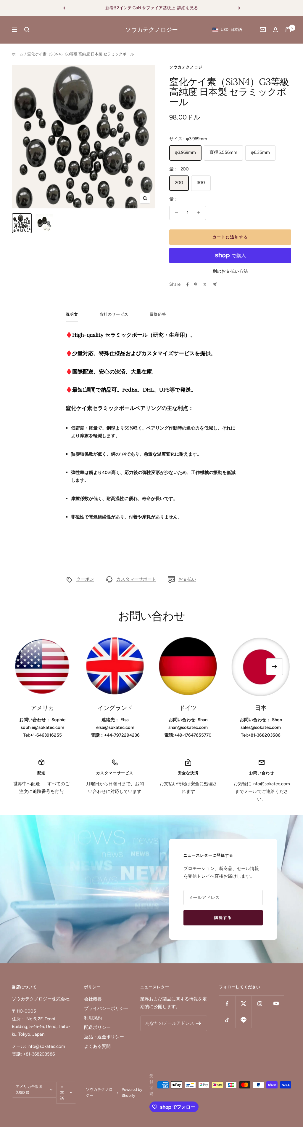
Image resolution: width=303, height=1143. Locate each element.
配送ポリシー (97, 1027)
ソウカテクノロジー (188, 67)
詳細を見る (187, 7)
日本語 (62, 1092)
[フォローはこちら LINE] (243, 1020)
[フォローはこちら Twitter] (243, 1003)
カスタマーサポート (136, 579)
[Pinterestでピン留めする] (195, 284)
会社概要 (93, 999)
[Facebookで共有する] (187, 284)
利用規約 (93, 1018)
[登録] (198, 1023)
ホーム (17, 54)
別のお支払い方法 (230, 271)
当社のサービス (113, 314)
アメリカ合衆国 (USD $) (29, 1089)
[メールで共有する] (215, 284)
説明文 (72, 314)
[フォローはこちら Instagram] (260, 1003)
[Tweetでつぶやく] (204, 284)
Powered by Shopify (132, 1092)
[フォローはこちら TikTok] (227, 1020)
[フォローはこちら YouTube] (276, 1003)
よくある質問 (97, 1046)
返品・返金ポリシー (104, 1037)
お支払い (187, 579)
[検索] (27, 29)
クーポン (85, 579)
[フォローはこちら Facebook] (227, 1003)
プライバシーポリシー (106, 1008)
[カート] (288, 29)
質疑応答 (158, 314)
